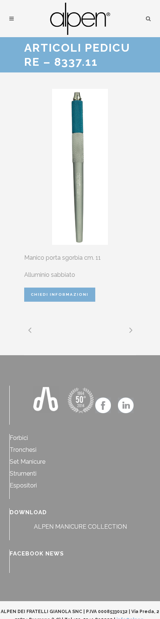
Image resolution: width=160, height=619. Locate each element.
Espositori (23, 485)
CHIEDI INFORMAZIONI (60, 294)
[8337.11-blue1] (80, 167)
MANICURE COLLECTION (91, 526)
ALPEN (44, 526)
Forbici (19, 437)
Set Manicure (27, 461)
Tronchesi (23, 449)
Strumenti (23, 473)
